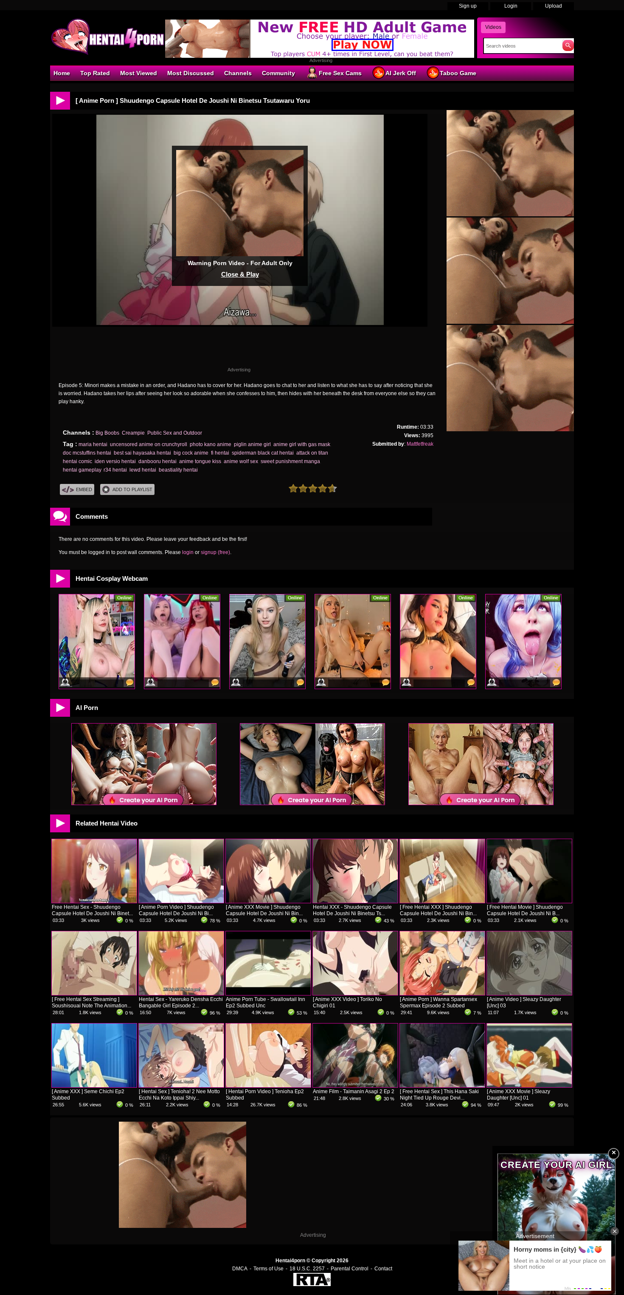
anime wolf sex (241, 461)
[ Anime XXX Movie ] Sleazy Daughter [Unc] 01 (518, 1095)
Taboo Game (458, 73)
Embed (84, 489)
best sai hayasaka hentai (142, 453)
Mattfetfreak (420, 444)
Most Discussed (190, 73)
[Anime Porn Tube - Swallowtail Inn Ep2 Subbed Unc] (268, 993)
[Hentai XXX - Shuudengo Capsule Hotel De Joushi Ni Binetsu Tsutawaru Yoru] (355, 901)
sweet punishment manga (290, 461)
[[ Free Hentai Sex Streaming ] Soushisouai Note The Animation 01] (94, 993)
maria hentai (93, 444)
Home (61, 73)
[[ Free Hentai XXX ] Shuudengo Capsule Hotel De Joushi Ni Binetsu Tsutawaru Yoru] (442, 901)
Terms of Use (268, 1269)
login (188, 552)
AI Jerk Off (400, 73)
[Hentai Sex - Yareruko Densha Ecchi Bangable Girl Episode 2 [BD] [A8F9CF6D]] (181, 993)
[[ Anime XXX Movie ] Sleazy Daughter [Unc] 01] (529, 1086)
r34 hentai (115, 470)
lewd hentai (142, 470)
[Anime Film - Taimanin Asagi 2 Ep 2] (355, 1086)
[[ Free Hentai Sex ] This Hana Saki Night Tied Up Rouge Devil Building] (442, 1086)
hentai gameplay (82, 470)
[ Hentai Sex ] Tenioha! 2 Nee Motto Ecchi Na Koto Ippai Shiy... (179, 1095)
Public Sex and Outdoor (174, 433)
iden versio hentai (115, 461)
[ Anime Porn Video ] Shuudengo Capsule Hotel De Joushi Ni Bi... (176, 910)
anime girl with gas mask (301, 444)
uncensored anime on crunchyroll (148, 444)
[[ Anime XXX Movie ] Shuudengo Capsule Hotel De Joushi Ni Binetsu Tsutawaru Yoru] (268, 901)
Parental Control (349, 1269)
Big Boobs (107, 433)
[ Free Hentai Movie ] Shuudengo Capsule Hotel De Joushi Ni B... (525, 910)
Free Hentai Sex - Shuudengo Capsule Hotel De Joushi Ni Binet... (92, 910)
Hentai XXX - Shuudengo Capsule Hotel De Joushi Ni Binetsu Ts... (352, 910)
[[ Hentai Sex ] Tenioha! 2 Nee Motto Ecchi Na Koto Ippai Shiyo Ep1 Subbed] (181, 1086)
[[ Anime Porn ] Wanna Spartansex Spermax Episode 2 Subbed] (442, 993)
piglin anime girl (252, 444)
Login (510, 6)
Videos (493, 27)
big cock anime (191, 453)
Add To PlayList (132, 489)
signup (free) (215, 552)
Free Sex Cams (340, 73)
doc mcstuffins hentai (87, 453)
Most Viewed (138, 73)
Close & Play (240, 274)
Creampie (133, 433)
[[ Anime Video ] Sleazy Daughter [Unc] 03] (529, 993)
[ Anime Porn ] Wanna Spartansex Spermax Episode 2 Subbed (438, 1002)
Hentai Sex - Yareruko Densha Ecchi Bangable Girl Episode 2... (181, 1002)
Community (278, 73)
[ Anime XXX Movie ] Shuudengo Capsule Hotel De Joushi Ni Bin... (264, 910)
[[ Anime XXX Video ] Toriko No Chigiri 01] (355, 993)
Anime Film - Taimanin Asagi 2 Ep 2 (353, 1091)
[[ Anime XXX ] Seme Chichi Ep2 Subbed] (94, 1086)
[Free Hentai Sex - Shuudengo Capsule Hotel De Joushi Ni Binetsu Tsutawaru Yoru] (94, 901)
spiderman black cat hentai (263, 453)
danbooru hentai (157, 461)
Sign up (468, 6)
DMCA (239, 1269)
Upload (553, 6)
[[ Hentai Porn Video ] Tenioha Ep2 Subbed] (268, 1086)
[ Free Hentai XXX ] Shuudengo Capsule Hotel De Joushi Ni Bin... (438, 910)
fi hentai (220, 453)
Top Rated (95, 73)
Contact (383, 1269)
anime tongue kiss (200, 461)
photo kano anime (210, 444)
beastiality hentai (178, 470)
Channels (238, 73)
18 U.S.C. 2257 (307, 1269)
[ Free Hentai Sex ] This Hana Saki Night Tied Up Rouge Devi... (439, 1095)
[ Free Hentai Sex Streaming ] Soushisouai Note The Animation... (91, 1002)
